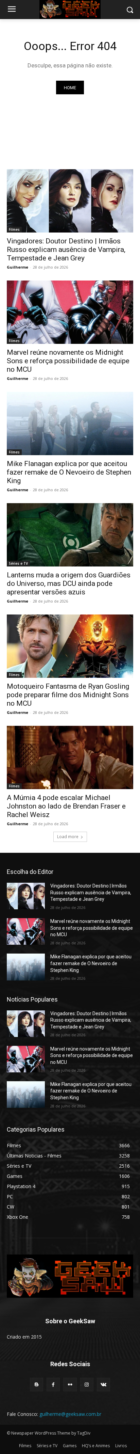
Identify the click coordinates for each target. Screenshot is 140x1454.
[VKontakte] (103, 1384)
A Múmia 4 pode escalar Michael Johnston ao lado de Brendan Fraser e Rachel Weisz (66, 806)
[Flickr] (69, 1384)
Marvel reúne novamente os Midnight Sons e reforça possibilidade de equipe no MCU (68, 360)
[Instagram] (86, 1384)
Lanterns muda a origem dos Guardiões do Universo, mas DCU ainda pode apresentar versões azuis (68, 583)
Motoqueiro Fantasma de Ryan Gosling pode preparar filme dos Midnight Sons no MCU (68, 694)
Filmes (14, 229)
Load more (67, 837)
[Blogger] (36, 1384)
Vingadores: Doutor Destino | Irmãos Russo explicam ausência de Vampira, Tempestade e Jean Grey (66, 249)
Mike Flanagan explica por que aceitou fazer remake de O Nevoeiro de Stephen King (69, 472)
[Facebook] (53, 1384)
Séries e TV (18, 563)
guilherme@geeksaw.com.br (70, 1414)
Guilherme (17, 267)
